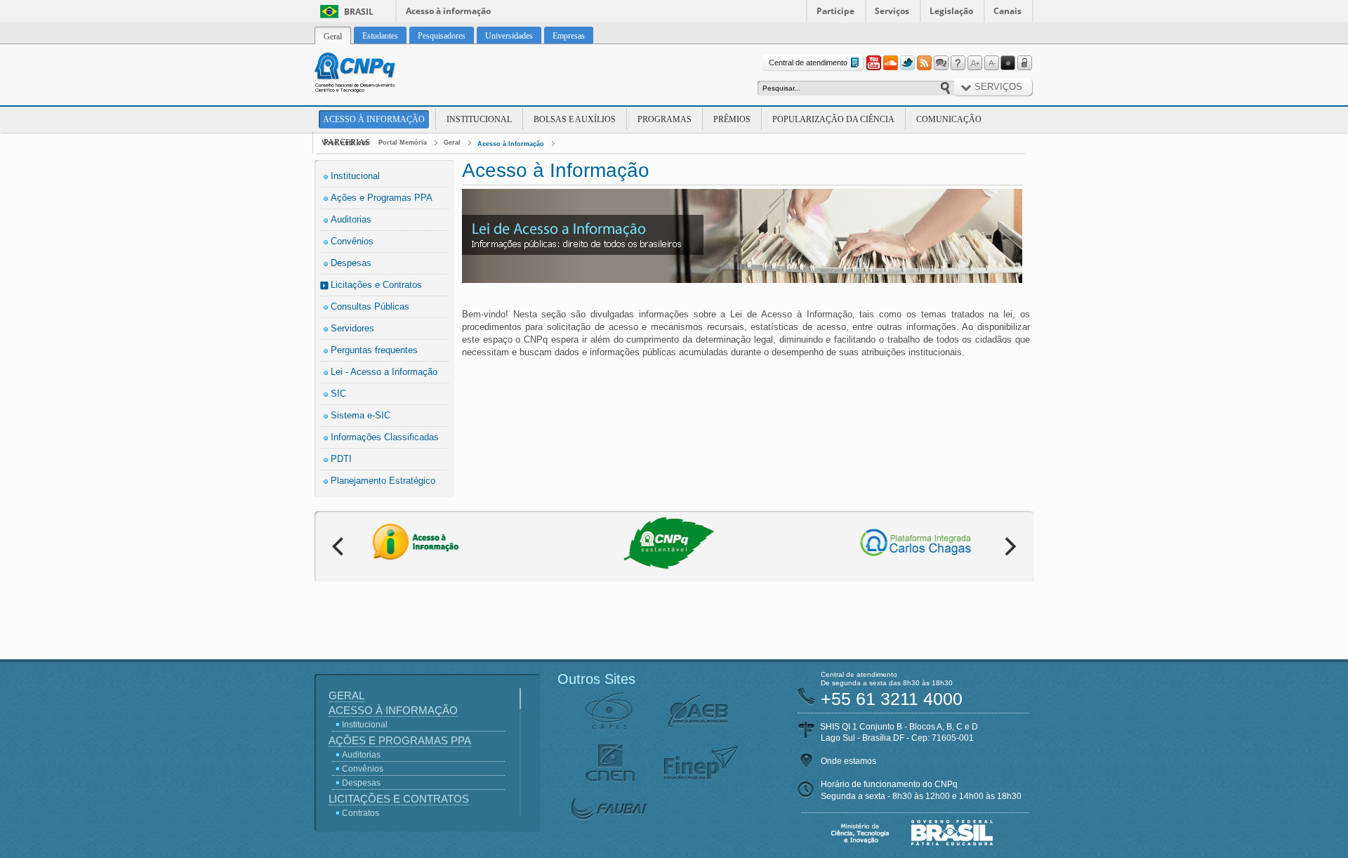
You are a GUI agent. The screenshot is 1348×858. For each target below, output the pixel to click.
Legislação (951, 11)
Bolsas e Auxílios (575, 119)
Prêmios (732, 119)
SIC (338, 393)
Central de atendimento (808, 62)
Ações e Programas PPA (381, 197)
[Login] (1025, 63)
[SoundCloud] (890, 63)
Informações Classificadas (385, 437)
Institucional (479, 119)
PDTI (341, 459)
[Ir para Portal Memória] (372, 74)
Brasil (359, 12)
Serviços (892, 11)
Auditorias (351, 219)
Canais (1007, 11)
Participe (835, 11)
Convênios (352, 241)
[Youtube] (873, 63)
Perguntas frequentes (374, 350)
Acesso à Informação (374, 119)
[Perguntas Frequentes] (957, 63)
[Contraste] (1008, 63)
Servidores (352, 328)
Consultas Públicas (370, 306)
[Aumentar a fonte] (974, 63)
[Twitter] (907, 63)
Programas (664, 119)
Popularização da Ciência (833, 119)
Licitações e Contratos (376, 284)
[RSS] (924, 63)
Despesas (351, 263)
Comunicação (949, 119)
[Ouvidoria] (941, 63)
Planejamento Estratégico (383, 480)
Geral (452, 142)
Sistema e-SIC (360, 415)
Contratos (360, 813)
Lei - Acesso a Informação (384, 372)
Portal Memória (402, 142)
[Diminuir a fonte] (991, 63)
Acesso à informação (448, 11)
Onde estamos (848, 761)
